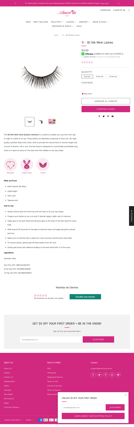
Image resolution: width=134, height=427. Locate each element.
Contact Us (8, 377)
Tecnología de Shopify (106, 425)
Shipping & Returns (55, 377)
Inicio (56, 35)
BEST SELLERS (41, 22)
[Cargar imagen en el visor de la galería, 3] (52, 121)
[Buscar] (129, 10)
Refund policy (52, 394)
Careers (7, 373)
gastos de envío (90, 57)
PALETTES (56, 22)
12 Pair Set (113, 76)
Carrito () (119, 10)
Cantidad (87, 82)
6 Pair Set (99, 76)
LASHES (70, 22)
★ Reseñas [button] (131, 216)
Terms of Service (54, 390)
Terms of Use (52, 381)
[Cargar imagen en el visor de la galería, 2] (41, 121)
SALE (79, 26)
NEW (28, 22)
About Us (8, 368)
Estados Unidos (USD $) (12, 420)
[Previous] (15, 3)
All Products (9, 398)
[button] (87, 62)
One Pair (87, 76)
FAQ (49, 368)
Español (28, 420)
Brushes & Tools (61, 26)
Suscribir (115, 407)
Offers (6, 386)
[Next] (118, 3)
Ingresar (105, 10)
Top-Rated (8, 394)
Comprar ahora (106, 109)
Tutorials (7, 390)
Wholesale (51, 373)
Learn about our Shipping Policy (93, 416)
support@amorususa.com (101, 368)
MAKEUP (83, 22)
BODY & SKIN (99, 22)
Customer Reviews (11, 407)
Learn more (105, 3)
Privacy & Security (54, 386)
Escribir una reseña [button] (85, 296)
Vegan (6, 403)
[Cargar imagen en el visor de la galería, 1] (29, 121)
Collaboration (9, 381)
